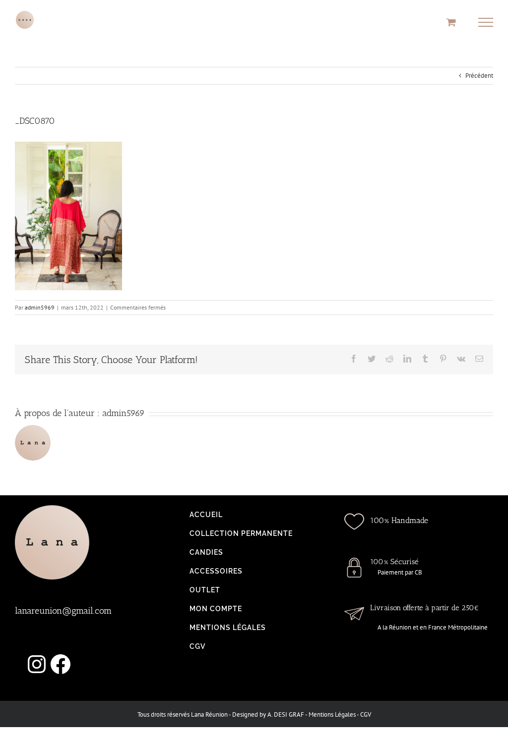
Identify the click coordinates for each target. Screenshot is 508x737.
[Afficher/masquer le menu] (486, 22)
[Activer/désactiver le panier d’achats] (451, 22)
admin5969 (40, 307)
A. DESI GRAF (285, 714)
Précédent (479, 75)
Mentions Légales (332, 714)
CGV (365, 714)
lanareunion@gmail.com (63, 610)
